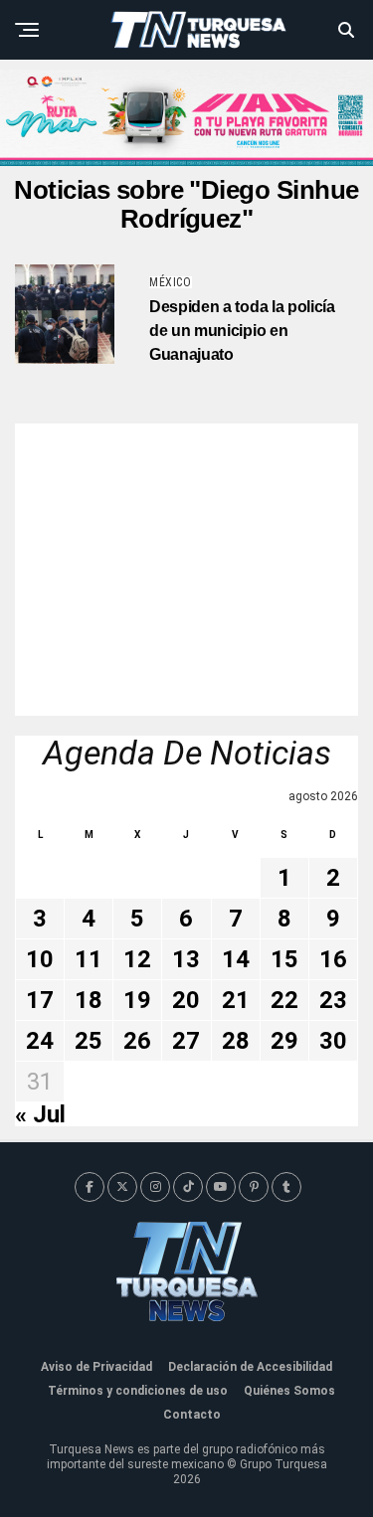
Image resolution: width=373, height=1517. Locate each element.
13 (186, 959)
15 (284, 959)
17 (40, 1000)
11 (88, 959)
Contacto (192, 1415)
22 (284, 1000)
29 (284, 1041)
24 (40, 1041)
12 (137, 959)
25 (88, 1041)
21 (236, 1000)
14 (236, 959)
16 (333, 959)
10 (40, 959)
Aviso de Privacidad (96, 1367)
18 (88, 1000)
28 (236, 1041)
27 (186, 1041)
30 (333, 1041)
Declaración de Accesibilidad (250, 1367)
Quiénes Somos (289, 1391)
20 (186, 1000)
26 (137, 1041)
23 (333, 1000)
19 (137, 1000)
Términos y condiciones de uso (138, 1391)
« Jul (40, 1114)
